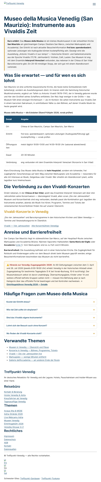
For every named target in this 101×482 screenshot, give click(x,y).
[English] (50, 461)
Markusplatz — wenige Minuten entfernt (27, 357)
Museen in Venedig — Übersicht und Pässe (29, 347)
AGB (6, 442)
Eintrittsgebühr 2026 (13, 423)
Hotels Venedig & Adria (15, 395)
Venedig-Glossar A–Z (14, 427)
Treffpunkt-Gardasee (30, 478)
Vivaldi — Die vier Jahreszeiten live (25, 353)
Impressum (9, 436)
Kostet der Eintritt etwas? (18, 302)
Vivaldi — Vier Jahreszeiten (17, 226)
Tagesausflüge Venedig (15, 401)
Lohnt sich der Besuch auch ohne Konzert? (26, 325)
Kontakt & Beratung (13, 392)
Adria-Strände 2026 (13, 414)
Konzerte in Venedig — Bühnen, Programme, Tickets (33, 350)
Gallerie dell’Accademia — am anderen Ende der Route (34, 360)
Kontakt (7, 446)
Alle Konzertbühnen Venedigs (45, 226)
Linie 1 (19, 245)
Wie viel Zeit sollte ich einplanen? (22, 309)
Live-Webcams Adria (13, 417)
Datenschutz (10, 439)
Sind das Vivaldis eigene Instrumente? (24, 317)
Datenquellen (10, 449)
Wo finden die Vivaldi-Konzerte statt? (24, 333)
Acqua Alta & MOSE (13, 411)
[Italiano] (50, 472)
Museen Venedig (11, 420)
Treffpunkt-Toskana (50, 478)
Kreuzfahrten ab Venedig (15, 398)
